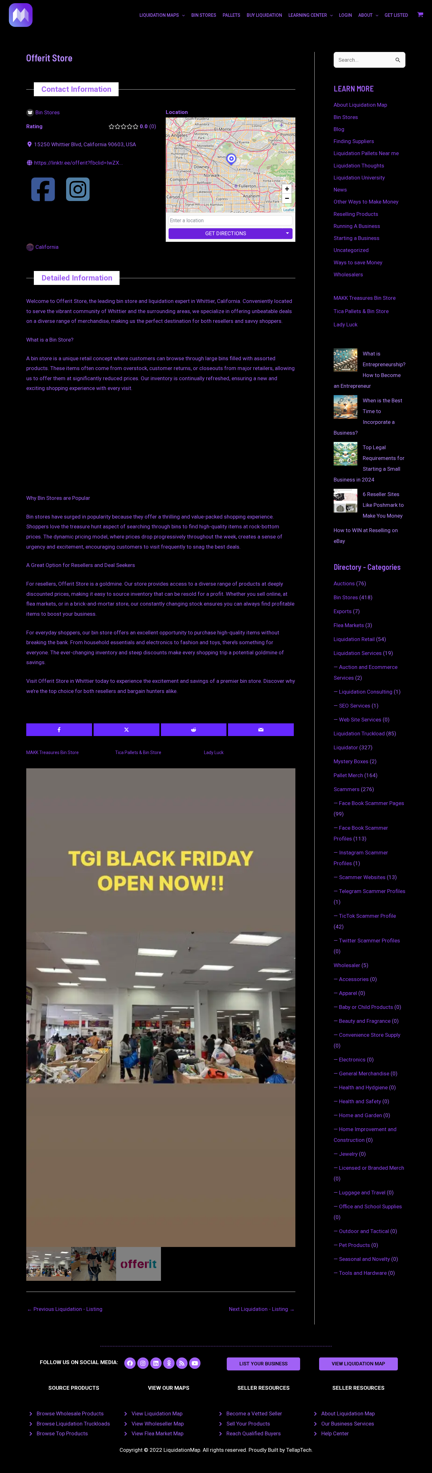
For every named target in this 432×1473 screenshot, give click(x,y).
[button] (263, 1363)
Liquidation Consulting (365, 692)
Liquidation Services (358, 653)
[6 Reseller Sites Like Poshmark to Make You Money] (345, 501)
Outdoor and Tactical (364, 1231)
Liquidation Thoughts (359, 165)
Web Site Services (360, 719)
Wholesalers (348, 274)
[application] (182, 15)
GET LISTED (396, 15)
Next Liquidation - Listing (262, 1309)
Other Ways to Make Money (366, 201)
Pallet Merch (348, 775)
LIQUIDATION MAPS (159, 15)
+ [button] (287, 189)
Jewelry (348, 1154)
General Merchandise (364, 1073)
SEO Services (354, 705)
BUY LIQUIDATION (264, 15)
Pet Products (354, 1245)
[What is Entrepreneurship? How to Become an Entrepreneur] (345, 360)
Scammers (347, 789)
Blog (339, 129)
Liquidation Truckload (359, 733)
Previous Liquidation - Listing (64, 1309)
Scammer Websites (362, 877)
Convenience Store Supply (369, 1035)
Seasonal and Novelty (364, 1259)
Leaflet (288, 209)
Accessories (354, 979)
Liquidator (346, 747)
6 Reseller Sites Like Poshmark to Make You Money (383, 505)
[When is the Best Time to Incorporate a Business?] (345, 407)
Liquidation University (359, 177)
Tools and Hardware (363, 1273)
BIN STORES (203, 15)
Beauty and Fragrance (365, 1021)
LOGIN (345, 15)
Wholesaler (347, 965)
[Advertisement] (160, 446)
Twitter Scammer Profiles (369, 940)
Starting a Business (357, 238)
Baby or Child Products (366, 1007)
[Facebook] (43, 197)
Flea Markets (349, 625)
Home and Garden (360, 1115)
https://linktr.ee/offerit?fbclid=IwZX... (78, 163)
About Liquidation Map (360, 105)
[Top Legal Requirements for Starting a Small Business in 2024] (345, 454)
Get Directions (225, 233)
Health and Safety (360, 1101)
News (340, 189)
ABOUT (365, 15)
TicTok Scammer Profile (367, 916)
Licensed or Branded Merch (371, 1168)
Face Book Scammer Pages (371, 803)
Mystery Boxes (351, 761)
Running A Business (357, 226)
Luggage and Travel (362, 1192)
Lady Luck (214, 752)
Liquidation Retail (354, 639)
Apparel (348, 993)
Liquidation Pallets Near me (366, 153)
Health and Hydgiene (363, 1087)
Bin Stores (346, 117)
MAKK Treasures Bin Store (52, 752)
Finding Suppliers (354, 141)
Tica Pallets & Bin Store (138, 752)
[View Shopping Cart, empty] (420, 15)
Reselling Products (356, 214)
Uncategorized (351, 250)
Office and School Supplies (370, 1206)
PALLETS (231, 15)
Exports (343, 611)
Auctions (344, 583)
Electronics (352, 1059)
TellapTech (299, 1450)
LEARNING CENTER (307, 15)
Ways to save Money (358, 262)
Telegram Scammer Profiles (372, 891)
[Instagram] (78, 197)
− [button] (287, 198)
